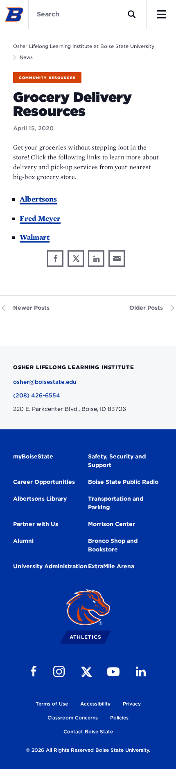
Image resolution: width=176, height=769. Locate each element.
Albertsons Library (40, 498)
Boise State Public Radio (123, 482)
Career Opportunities (44, 482)
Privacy (132, 704)
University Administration (50, 566)
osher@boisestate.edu (45, 382)
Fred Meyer (40, 218)
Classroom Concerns (72, 718)
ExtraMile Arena (111, 566)
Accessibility (95, 704)
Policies (119, 718)
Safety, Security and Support (117, 460)
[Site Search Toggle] (131, 14)
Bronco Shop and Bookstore (113, 545)
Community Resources (47, 77)
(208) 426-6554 (36, 395)
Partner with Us (35, 524)
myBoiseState (33, 456)
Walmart (35, 237)
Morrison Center (111, 524)
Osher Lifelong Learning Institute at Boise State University (83, 46)
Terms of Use (52, 704)
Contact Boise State (88, 731)
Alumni (23, 541)
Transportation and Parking (115, 502)
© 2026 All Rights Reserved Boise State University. (88, 750)
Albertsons (38, 199)
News (26, 57)
